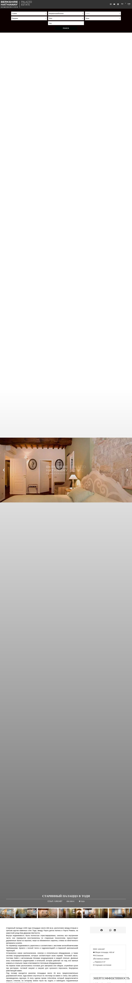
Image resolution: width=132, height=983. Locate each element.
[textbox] (103, 13)
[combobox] (29, 13)
